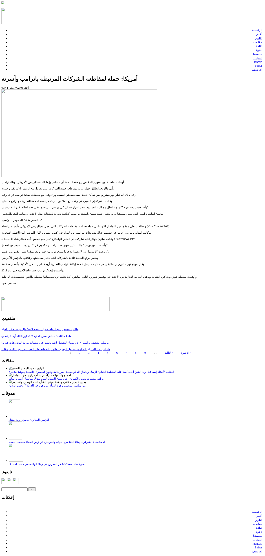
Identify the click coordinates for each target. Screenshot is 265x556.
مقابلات (257, 42)
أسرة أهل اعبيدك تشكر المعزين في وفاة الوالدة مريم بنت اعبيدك (47, 464)
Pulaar (258, 65)
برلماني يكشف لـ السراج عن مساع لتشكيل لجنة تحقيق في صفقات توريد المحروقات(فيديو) (55, 342)
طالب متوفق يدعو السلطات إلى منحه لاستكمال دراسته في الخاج (39, 329)
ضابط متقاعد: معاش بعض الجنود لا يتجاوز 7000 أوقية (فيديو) (36, 336)
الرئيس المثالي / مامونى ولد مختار (29, 419)
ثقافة (259, 46)
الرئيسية (257, 30)
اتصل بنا (257, 58)
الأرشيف (257, 69)
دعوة (259, 50)
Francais (257, 61)
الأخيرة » (186, 352)
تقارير (258, 38)
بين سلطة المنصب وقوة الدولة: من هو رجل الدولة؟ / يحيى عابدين (47, 385)
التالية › (169, 352)
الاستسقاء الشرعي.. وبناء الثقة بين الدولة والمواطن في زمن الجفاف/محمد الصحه (57, 441)
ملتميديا (257, 53)
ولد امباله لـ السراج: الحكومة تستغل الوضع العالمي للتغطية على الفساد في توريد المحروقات (55, 349)
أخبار (259, 33)
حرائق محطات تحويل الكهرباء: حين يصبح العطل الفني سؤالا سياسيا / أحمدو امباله (56, 378)
